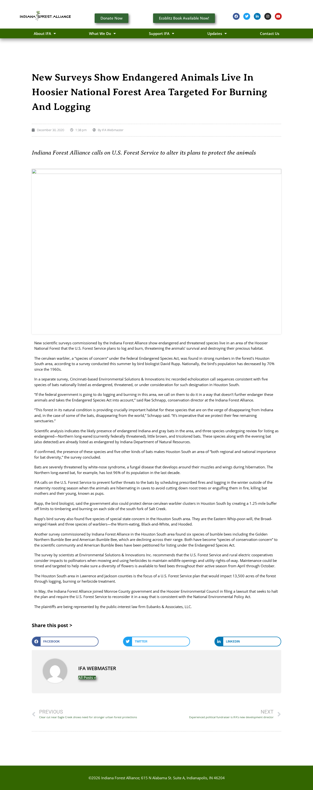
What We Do (100, 33)
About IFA (42, 33)
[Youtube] (278, 16)
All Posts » (87, 677)
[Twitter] (246, 16)
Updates (214, 33)
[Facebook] (236, 16)
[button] (65, 641)
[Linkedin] (257, 16)
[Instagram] (267, 16)
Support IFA (159, 33)
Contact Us (269, 33)
